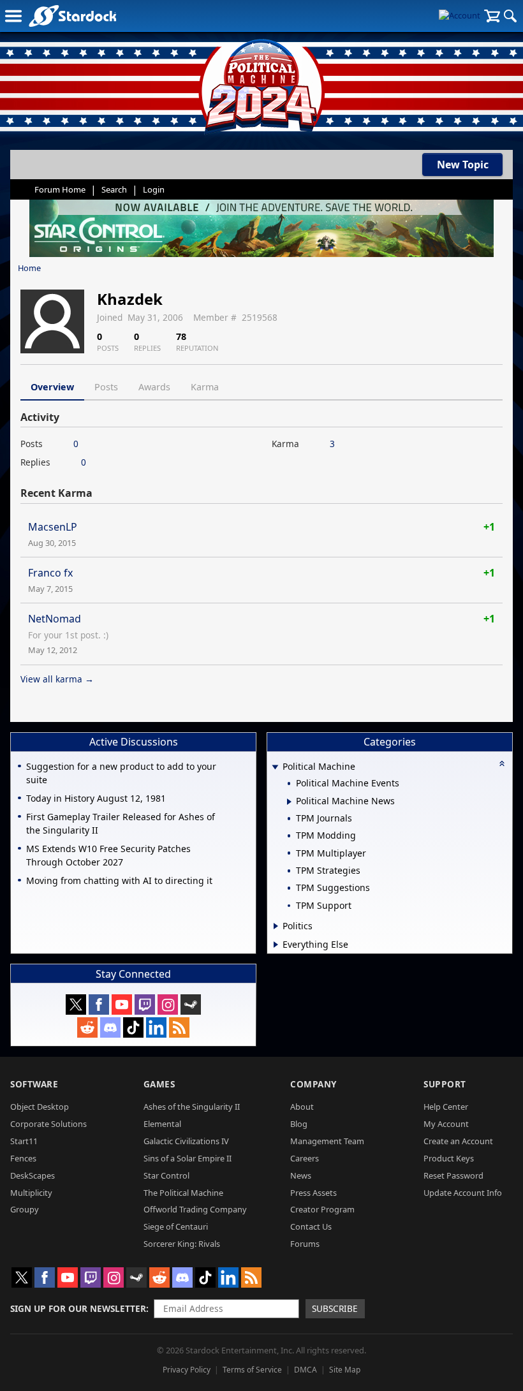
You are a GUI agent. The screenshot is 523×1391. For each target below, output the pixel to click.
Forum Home (59, 189)
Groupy (24, 1209)
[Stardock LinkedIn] (156, 1027)
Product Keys (449, 1158)
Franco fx (50, 573)
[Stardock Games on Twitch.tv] (144, 1004)
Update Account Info (463, 1192)
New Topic (463, 165)
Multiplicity (31, 1192)
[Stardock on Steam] (190, 1004)
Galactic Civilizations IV (186, 1141)
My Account (446, 1124)
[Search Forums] (510, 16)
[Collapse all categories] (502, 763)
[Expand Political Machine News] (289, 802)
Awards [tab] (154, 387)
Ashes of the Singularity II (192, 1106)
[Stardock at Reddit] (87, 1027)
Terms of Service (252, 1369)
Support (445, 1084)
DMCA (305, 1369)
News (300, 1175)
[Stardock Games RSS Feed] (179, 1027)
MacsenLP (52, 527)
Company (313, 1084)
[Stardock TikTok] (133, 1027)
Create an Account (458, 1141)
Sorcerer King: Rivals (182, 1243)
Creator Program (322, 1209)
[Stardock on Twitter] (75, 1004)
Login (154, 189)
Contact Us (311, 1226)
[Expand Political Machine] (275, 767)
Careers (304, 1158)
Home (29, 268)
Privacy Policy (186, 1369)
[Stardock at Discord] (110, 1027)
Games (159, 1084)
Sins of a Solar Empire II (188, 1158)
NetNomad (54, 619)
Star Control (166, 1175)
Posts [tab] (106, 387)
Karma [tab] (205, 387)
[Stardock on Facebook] (98, 1004)
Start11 (24, 1141)
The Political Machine (183, 1192)
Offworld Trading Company (195, 1209)
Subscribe (335, 1308)
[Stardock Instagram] (167, 1004)
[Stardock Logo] (72, 15)
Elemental (162, 1124)
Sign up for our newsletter (78, 1308)
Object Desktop (39, 1106)
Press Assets (313, 1192)
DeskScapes (32, 1175)
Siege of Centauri (176, 1226)
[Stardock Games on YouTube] (121, 1004)
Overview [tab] (52, 387)
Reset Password (453, 1175)
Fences (23, 1158)
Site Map (344, 1369)
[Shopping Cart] (492, 16)
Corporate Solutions (48, 1124)
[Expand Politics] (276, 926)
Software (34, 1084)
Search (114, 189)
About (302, 1106)
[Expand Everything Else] (276, 944)
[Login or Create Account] (459, 16)
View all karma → (57, 679)
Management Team (327, 1141)
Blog (298, 1124)
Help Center (446, 1106)
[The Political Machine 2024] (261, 83)
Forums (305, 1243)
